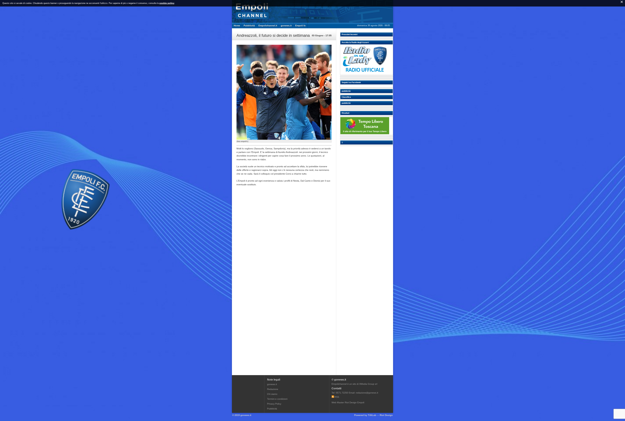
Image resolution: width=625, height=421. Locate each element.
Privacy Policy (274, 403)
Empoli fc (300, 25)
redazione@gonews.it (367, 392)
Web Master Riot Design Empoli (348, 402)
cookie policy (166, 3)
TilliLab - (373, 415)
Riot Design (386, 415)
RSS (336, 397)
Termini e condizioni (277, 399)
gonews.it (286, 25)
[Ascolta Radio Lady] (364, 73)
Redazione (272, 389)
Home (237, 25)
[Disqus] (284, 237)
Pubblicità (249, 25)
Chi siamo (272, 394)
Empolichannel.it (267, 25)
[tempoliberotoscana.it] (364, 133)
